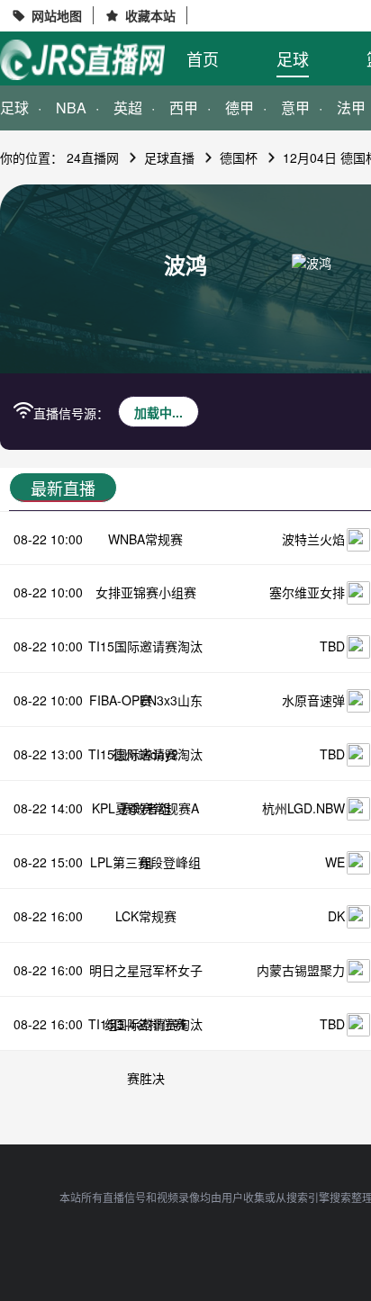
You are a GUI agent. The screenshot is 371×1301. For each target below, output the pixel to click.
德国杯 (239, 157)
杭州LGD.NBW (303, 808)
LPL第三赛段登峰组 (145, 862)
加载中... (158, 412)
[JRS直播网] (82, 60)
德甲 (239, 107)
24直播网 (93, 157)
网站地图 (57, 15)
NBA (71, 107)
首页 (202, 58)
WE (335, 862)
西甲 (183, 107)
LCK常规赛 (145, 916)
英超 (127, 107)
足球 (292, 58)
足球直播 (169, 157)
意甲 (295, 107)
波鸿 (185, 264)
